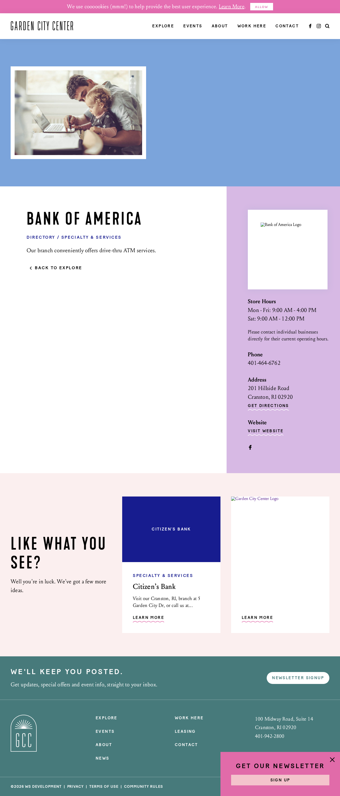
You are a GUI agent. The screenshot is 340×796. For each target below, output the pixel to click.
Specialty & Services (91, 237)
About (220, 26)
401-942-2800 (269, 736)
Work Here (251, 26)
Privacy (75, 786)
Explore (163, 26)
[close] (332, 760)
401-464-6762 (264, 363)
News (102, 758)
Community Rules (143, 786)
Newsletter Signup (298, 677)
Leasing (185, 731)
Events (192, 26)
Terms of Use (103, 786)
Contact (287, 26)
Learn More (231, 6)
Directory (41, 237)
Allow (261, 7)
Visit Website (265, 431)
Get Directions (268, 406)
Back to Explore (58, 268)
